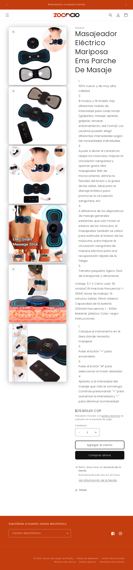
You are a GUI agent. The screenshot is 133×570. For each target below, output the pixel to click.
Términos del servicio (65, 561)
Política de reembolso (88, 558)
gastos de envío (111, 415)
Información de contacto (111, 561)
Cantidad (80, 425)
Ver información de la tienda (98, 480)
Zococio (46, 558)
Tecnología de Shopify (62, 558)
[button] (7, 15)
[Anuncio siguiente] (126, 5)
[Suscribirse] (67, 533)
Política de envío (87, 561)
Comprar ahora (100, 455)
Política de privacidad (113, 558)
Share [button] (83, 490)
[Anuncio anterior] (7, 5)
